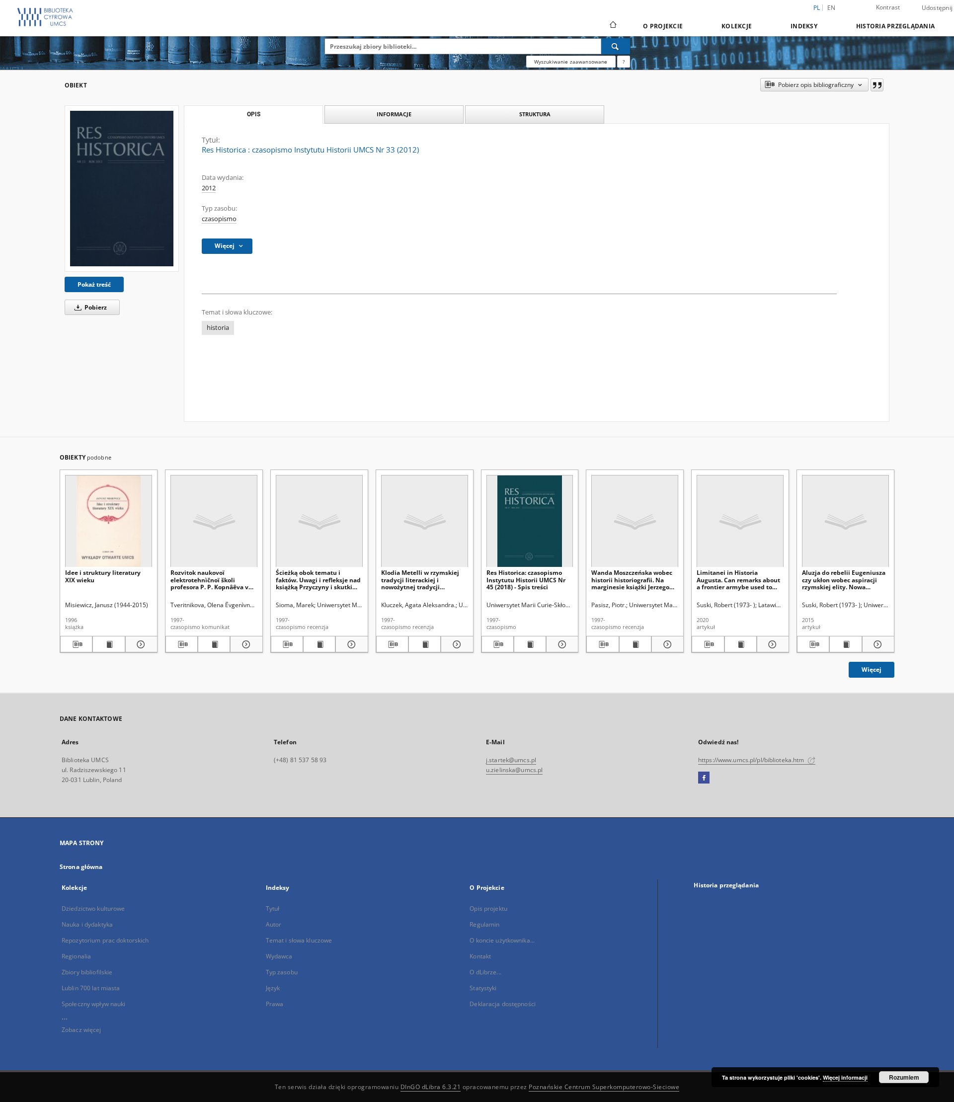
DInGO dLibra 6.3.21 (430, 1087)
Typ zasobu (282, 972)
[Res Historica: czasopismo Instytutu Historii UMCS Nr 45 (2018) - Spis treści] (530, 521)
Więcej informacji (845, 1077)
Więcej (871, 669)
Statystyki (483, 988)
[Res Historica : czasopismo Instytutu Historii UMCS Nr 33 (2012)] (121, 188)
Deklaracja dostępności (503, 1004)
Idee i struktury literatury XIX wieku (103, 576)
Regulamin (484, 924)
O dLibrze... (485, 972)
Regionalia (76, 956)
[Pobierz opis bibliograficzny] (76, 644)
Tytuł (273, 908)
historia (218, 327)
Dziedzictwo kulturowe (93, 908)
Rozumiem (904, 1077)
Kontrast (888, 7)
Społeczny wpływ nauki (94, 1004)
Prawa (275, 1004)
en (831, 7)
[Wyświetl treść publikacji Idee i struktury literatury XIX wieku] (108, 644)
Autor (274, 924)
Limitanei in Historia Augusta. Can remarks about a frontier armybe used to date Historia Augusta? (738, 579)
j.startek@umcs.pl (511, 760)
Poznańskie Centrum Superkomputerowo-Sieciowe (604, 1087)
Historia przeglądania (895, 26)
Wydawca (279, 956)
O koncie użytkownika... (502, 940)
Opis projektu (488, 908)
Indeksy (804, 26)
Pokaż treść (94, 284)
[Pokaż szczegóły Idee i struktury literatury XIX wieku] (140, 644)
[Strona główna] (612, 26)
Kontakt (480, 956)
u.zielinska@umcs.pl (514, 770)
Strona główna (81, 867)
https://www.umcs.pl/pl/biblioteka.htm (752, 760)
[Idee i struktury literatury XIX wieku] (109, 521)
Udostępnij (937, 8)
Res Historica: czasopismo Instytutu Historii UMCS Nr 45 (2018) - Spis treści (525, 579)
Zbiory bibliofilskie (87, 972)
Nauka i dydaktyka (87, 924)
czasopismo (219, 219)
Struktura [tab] (535, 114)
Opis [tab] (253, 114)
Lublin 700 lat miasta (91, 988)
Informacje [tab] (394, 114)
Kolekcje (736, 26)
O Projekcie (663, 26)
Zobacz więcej (81, 1029)
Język (273, 988)
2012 (209, 188)
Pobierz (95, 307)
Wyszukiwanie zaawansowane (571, 61)
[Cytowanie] (877, 85)
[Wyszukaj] (615, 46)
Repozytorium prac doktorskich (105, 940)
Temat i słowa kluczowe (299, 940)
